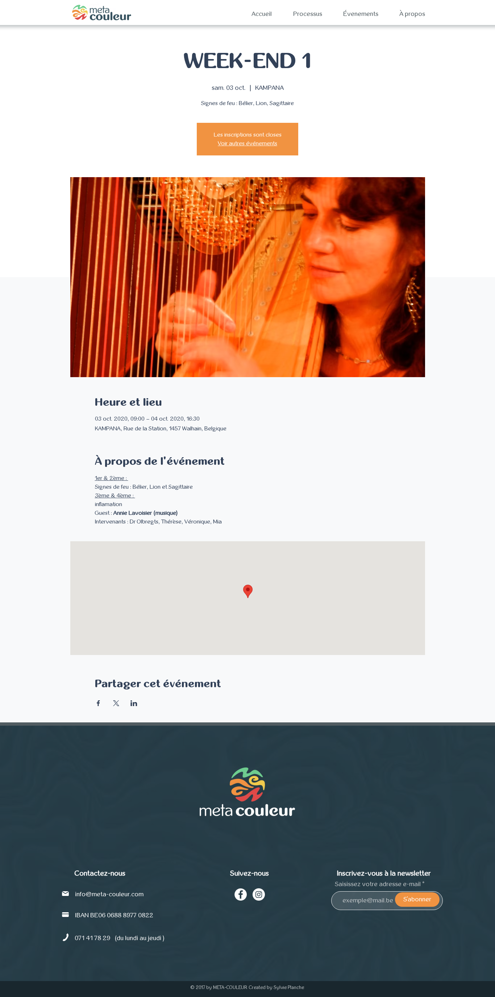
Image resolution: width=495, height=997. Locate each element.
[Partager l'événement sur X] (116, 703)
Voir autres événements (247, 143)
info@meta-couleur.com (109, 894)
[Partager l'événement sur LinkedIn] (133, 703)
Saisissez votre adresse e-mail (378, 884)
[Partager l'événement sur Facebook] (98, 703)
